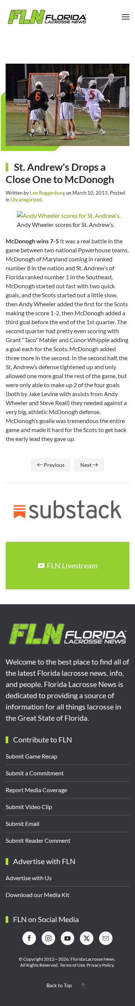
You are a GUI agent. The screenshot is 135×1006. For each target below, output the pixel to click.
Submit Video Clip (29, 806)
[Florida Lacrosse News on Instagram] (48, 938)
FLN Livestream (72, 565)
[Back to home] (47, 17)
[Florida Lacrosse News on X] (86, 938)
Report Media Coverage (36, 789)
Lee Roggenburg (47, 193)
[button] (125, 17)
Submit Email (22, 823)
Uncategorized (26, 200)
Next (86, 465)
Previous (54, 465)
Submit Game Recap (31, 756)
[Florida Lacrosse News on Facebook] (29, 938)
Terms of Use (72, 965)
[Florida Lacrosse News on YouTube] (67, 938)
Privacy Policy (100, 965)
